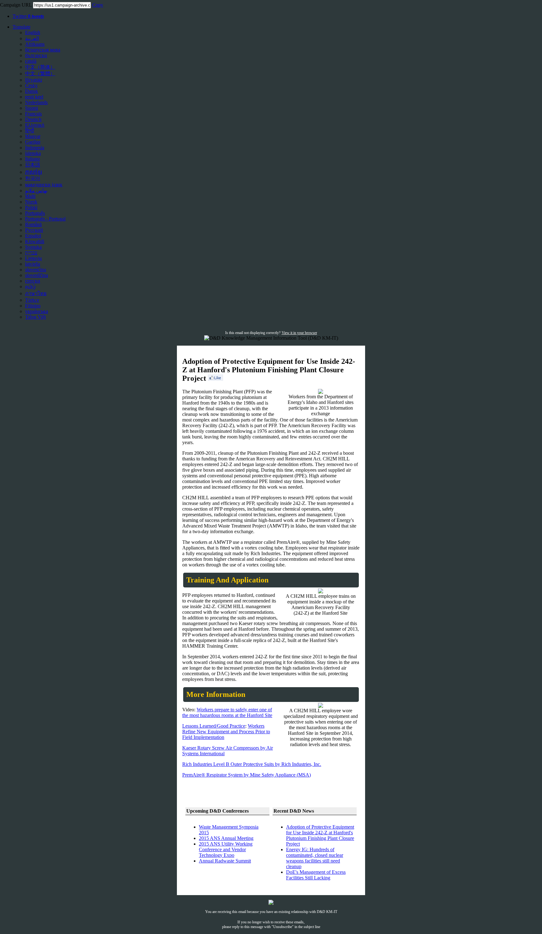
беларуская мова (42, 49)
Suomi (31, 108)
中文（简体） (40, 67)
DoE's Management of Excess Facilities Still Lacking (316, 874)
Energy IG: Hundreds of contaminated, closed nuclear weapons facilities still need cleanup (314, 858)
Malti (30, 196)
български (36, 55)
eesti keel (34, 96)
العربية (32, 38)
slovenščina (36, 275)
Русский (34, 230)
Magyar (32, 136)
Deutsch (33, 119)
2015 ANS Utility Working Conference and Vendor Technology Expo (225, 849)
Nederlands (36, 102)
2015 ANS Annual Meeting (226, 838)
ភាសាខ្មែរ (33, 172)
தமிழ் (30, 286)
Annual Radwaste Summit (225, 860)
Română (33, 224)
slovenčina (35, 269)
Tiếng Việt (35, 317)
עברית (31, 252)
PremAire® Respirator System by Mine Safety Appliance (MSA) (246, 774)
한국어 (32, 178)
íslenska (33, 153)
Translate (21, 26)
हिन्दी (29, 130)
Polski (31, 207)
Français (33, 113)
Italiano (32, 159)
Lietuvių (33, 258)
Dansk (31, 91)
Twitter (28, 16)
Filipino (32, 305)
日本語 (32, 164)
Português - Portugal (45, 218)
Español (33, 235)
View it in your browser (299, 333)
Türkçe (32, 300)
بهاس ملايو (36, 190)
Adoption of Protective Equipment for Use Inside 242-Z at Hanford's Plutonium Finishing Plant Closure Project (320, 835)
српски (32, 281)
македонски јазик (43, 184)
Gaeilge (32, 142)
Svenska (33, 247)
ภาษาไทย (35, 293)
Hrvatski (33, 79)
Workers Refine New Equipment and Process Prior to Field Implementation (226, 731)
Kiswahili (34, 241)
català (30, 61)
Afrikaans (35, 44)
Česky (31, 85)
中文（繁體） (40, 73)
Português (35, 213)
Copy (97, 5)
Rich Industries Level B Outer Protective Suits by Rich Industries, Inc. (251, 764)
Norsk (31, 201)
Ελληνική (34, 125)
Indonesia (34, 147)
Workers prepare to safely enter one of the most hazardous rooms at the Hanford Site (227, 712)
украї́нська (36, 311)
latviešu (32, 264)
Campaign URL (16, 5)
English (32, 32)
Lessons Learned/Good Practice (213, 726)
